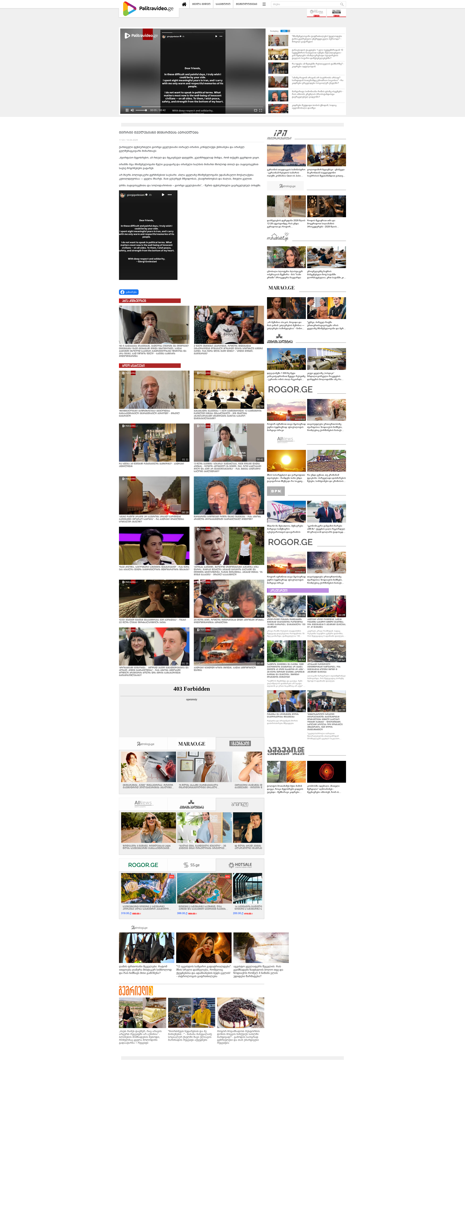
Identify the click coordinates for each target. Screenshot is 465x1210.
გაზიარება (131, 292)
